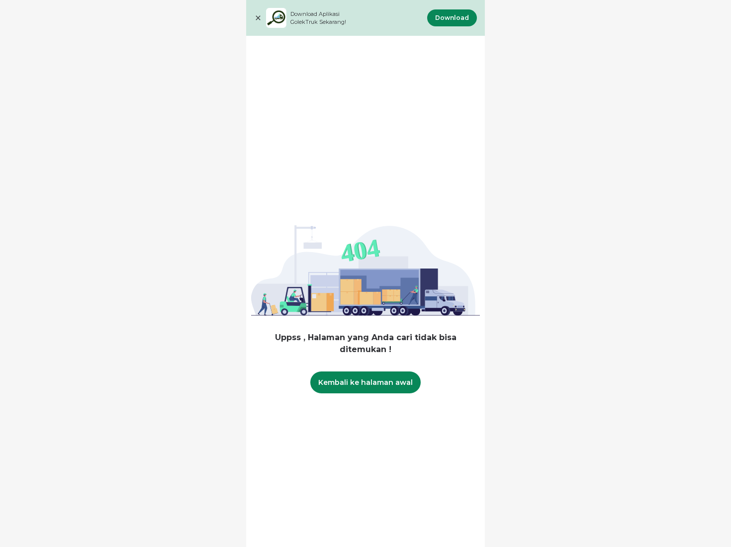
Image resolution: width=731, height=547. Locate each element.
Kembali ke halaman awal (365, 382)
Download (452, 17)
